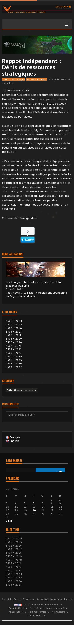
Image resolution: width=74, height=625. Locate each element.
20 (34, 510)
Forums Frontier (37, 611)
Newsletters (58, 611)
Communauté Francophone (43, 604)
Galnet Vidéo (35, 615)
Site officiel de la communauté (47, 608)
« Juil (9, 521)
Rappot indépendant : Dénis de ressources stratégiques (31, 67)
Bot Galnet (8, 83)
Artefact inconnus (37, 79)
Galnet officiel (16, 608)
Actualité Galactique (13, 79)
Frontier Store (15, 611)
